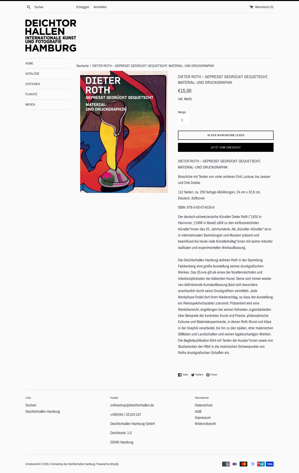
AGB (198, 411)
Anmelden (100, 6)
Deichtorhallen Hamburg (42, 411)
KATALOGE (32, 73)
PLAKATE (31, 94)
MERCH (30, 104)
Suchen (30, 405)
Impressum (203, 417)
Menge (182, 112)
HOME (29, 63)
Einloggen (82, 6)
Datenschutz (204, 405)
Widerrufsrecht (205, 423)
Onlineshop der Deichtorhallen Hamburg (72, 464)
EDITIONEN (32, 84)
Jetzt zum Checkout (226, 147)
